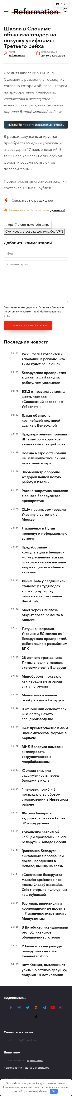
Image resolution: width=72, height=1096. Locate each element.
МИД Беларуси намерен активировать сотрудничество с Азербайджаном (42, 754)
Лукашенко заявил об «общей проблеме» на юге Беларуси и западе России (44, 837)
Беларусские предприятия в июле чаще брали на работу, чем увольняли (44, 378)
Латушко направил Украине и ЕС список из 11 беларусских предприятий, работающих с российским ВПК (44, 639)
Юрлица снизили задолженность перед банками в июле (40, 775)
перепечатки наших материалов (26, 1067)
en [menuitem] (65, 3)
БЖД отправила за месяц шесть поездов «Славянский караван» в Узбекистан (43, 399)
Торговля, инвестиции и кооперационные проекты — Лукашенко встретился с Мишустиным (44, 911)
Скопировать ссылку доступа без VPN (34, 231)
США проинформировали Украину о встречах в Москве (44, 514)
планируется (46, 136)
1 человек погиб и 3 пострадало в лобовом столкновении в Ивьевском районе (45, 797)
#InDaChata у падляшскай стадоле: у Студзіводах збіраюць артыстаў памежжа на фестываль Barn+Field (43, 591)
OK (53, 1091)
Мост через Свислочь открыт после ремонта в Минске (42, 615)
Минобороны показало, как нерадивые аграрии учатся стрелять (42, 681)
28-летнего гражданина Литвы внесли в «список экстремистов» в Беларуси (44, 663)
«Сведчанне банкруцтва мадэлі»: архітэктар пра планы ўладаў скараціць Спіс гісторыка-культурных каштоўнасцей (44, 885)
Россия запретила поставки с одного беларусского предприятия (45, 496)
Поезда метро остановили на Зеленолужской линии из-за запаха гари (44, 458)
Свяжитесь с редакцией (32, 200)
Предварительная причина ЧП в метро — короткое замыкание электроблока (44, 439)
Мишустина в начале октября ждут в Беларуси (43, 697)
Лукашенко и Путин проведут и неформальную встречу (44, 533)
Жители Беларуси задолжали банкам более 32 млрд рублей (43, 818)
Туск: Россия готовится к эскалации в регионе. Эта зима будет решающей (43, 359)
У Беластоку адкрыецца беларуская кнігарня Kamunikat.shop (42, 951)
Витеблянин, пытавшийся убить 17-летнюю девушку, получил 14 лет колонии (44, 970)
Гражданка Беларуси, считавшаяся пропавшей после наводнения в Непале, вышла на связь (43, 858)
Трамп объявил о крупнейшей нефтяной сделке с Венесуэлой (41, 420)
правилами (35, 1060)
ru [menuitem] (57, 3)
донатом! (57, 210)
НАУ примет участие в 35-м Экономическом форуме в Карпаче (45, 733)
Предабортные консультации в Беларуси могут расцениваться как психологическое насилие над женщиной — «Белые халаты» (44, 559)
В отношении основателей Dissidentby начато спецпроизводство (44, 714)
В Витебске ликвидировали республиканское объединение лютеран (45, 932)
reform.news (17, 55)
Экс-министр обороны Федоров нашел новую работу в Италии (41, 477)
